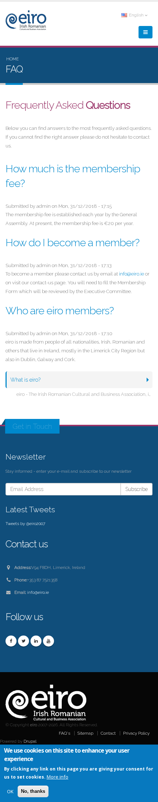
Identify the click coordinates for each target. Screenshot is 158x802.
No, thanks (33, 791)
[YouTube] (48, 641)
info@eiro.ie (131, 274)
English (136, 15)
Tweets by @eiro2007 (25, 523)
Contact (108, 733)
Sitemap (85, 733)
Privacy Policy (136, 733)
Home (12, 59)
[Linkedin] (36, 641)
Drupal (30, 741)
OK (10, 791)
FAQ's (64, 733)
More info (57, 776)
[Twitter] (23, 641)
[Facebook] (11, 641)
